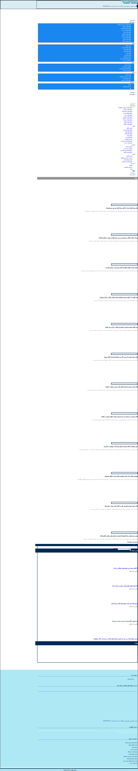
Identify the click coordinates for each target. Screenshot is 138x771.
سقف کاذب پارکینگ (132, 751)
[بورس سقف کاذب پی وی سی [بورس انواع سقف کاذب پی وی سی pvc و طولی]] (132, 635)
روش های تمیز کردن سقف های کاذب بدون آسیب (124, 603)
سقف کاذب (134, 747)
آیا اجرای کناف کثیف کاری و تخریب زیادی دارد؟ (124, 586)
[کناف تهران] (134, 16)
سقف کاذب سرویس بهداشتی (130, 756)
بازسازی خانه (134, 749)
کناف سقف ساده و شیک (131, 742)
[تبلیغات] (130, 661)
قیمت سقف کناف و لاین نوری (130, 760)
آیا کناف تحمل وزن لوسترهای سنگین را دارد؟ (125, 568)
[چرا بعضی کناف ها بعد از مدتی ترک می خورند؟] (132, 618)
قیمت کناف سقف (133, 744)
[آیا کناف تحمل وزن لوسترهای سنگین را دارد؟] (132, 565)
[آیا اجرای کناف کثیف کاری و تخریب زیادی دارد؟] (132, 582)
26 (127, 544)
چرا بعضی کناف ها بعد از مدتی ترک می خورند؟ (124, 621)
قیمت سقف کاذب (133, 754)
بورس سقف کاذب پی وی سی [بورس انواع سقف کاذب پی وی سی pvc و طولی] (115, 638)
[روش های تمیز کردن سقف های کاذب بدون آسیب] (132, 600)
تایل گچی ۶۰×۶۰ (133, 763)
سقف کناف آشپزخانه (132, 758)
